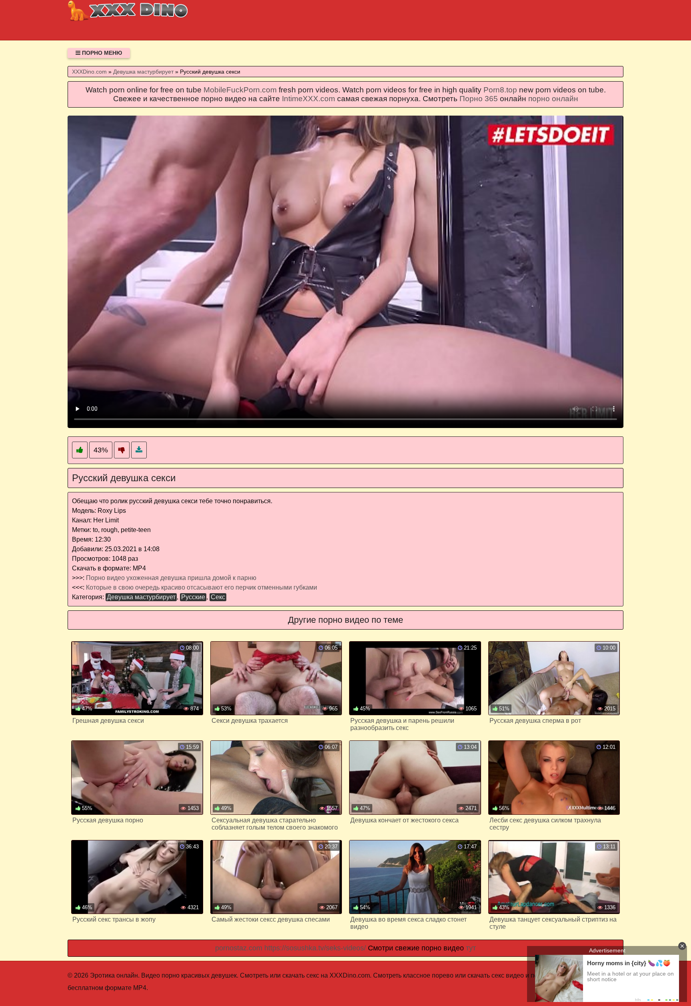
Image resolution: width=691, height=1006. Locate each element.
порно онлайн (553, 98)
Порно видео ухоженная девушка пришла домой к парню (171, 577)
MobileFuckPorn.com (240, 90)
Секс (218, 597)
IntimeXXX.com (308, 98)
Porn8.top (500, 90)
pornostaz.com (238, 948)
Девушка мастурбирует (141, 597)
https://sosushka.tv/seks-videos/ (315, 948)
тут (471, 948)
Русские (193, 597)
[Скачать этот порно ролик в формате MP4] (139, 450)
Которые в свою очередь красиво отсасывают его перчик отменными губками (201, 587)
